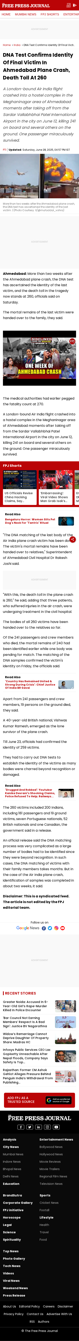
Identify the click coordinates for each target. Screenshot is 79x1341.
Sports (45, 1195)
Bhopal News (12, 1169)
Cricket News (49, 1203)
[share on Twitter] (29, 1127)
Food (43, 1240)
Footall (44, 1210)
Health (44, 1225)
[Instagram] (56, 928)
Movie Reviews (50, 1162)
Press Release (14, 1295)
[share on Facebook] (20, 1127)
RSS (32, 1322)
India (17, 45)
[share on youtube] (56, 1127)
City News (11, 1147)
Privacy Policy (14, 1314)
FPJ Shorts (50, 14)
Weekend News (15, 1288)
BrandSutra (12, 1195)
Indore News (12, 1162)
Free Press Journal (26, 5)
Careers (49, 1306)
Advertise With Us (59, 1314)
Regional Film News (53, 1176)
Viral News (11, 1281)
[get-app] (75, 5)
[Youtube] (62, 928)
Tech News (11, 1266)
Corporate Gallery (18, 1203)
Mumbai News (25, 14)
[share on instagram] (47, 1127)
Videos (8, 1273)
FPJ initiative (13, 1210)
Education (11, 1184)
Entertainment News (56, 1139)
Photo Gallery (14, 1258)
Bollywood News (51, 1147)
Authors (43, 1322)
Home (6, 14)
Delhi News (11, 1176)
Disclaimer (65, 1306)
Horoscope (12, 1217)
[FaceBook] (44, 928)
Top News (11, 1251)
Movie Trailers (50, 1169)
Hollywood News (51, 1154)
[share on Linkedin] (38, 1127)
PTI (4, 150)
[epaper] (68, 5)
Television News (51, 1184)
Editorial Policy (29, 1306)
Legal (7, 1225)
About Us (9, 1306)
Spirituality (12, 1240)
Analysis (9, 1139)
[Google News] (27, 928)
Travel (44, 1232)
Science (9, 1232)
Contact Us (35, 1314)
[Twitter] (50, 928)
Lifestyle (47, 1217)
